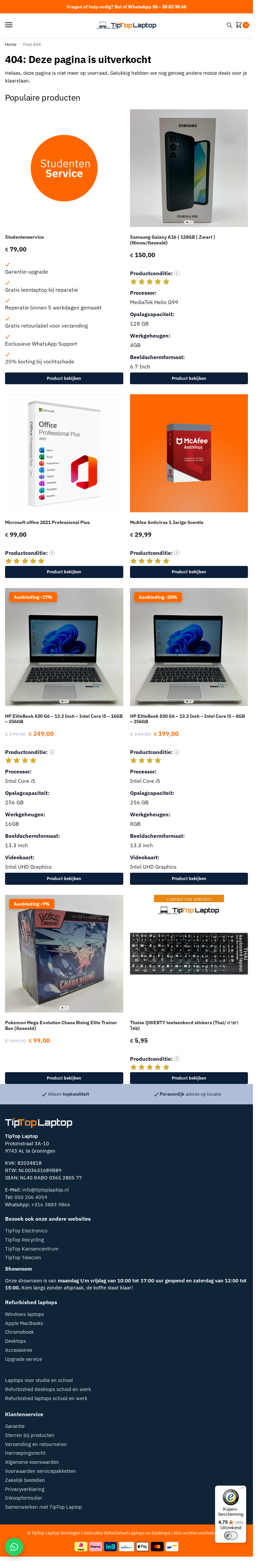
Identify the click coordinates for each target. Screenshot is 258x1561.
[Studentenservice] (64, 168)
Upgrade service (23, 1359)
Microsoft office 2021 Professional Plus (47, 522)
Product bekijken (64, 378)
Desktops (15, 1341)
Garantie (15, 1426)
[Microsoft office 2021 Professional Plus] (64, 453)
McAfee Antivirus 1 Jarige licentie (167, 522)
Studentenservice (24, 237)
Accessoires (18, 1350)
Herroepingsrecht (25, 1453)
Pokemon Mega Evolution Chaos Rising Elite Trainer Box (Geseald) (61, 1025)
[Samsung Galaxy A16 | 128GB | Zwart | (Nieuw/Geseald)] (189, 168)
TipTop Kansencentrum (31, 1249)
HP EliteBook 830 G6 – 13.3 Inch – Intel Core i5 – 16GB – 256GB (64, 719)
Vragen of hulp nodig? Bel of (126, 7)
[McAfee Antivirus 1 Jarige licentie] (189, 453)
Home (10, 44)
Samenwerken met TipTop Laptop (43, 1507)
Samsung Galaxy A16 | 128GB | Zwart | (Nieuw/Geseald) (172, 240)
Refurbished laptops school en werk (46, 1398)
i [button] (176, 273)
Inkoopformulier (23, 1498)
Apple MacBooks (24, 1323)
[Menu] (15, 25)
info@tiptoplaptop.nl (45, 1190)
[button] (240, 25)
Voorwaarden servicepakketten (40, 1471)
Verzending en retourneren (36, 1444)
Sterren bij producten (29, 1435)
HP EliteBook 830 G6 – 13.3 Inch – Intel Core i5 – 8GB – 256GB (187, 719)
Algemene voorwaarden (32, 1462)
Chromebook (19, 1332)
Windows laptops (24, 1314)
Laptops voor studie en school (39, 1380)
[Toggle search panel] (229, 25)
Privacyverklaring (24, 1489)
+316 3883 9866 (50, 1204)
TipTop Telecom (23, 1257)
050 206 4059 (30, 1197)
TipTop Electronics (26, 1230)
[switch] (231, 1535)
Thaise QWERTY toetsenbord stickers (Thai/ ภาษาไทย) (184, 1025)
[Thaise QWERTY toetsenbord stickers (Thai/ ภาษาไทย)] (189, 954)
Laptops (137, 1533)
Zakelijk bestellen (25, 1480)
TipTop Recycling (24, 1239)
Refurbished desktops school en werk (48, 1389)
